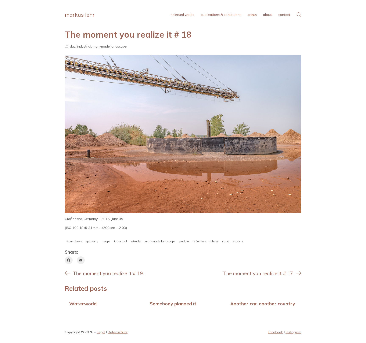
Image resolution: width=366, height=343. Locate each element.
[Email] (81, 260)
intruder (136, 241)
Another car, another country (262, 303)
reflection (199, 241)
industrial (84, 46)
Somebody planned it (173, 303)
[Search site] (299, 14)
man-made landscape (110, 46)
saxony (238, 241)
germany (92, 241)
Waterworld (83, 303)
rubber (213, 241)
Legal (101, 332)
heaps (106, 241)
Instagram (293, 332)
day (72, 46)
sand (225, 241)
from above (74, 241)
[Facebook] (69, 260)
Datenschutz (118, 332)
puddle (184, 241)
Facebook (275, 332)
